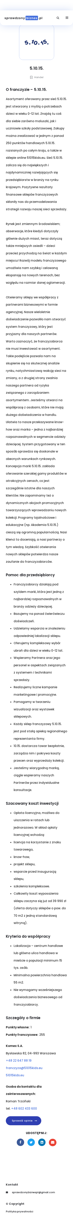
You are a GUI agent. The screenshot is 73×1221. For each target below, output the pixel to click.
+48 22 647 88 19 (19, 1060)
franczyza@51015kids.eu (24, 1068)
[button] (58, 18)
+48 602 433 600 (24, 1108)
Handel (38, 77)
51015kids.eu (15, 1075)
